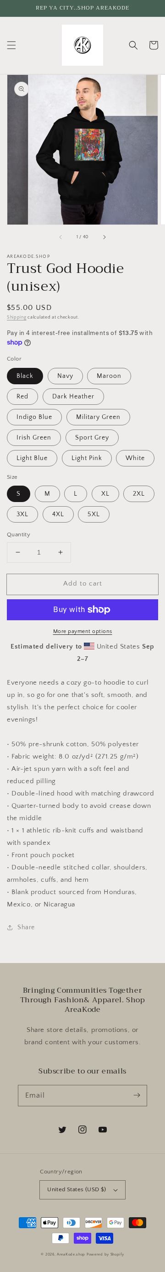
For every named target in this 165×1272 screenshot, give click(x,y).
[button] (11, 45)
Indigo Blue (34, 417)
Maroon (109, 376)
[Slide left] (61, 237)
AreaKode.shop (71, 1254)
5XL (94, 514)
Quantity (18, 534)
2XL (139, 493)
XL (105, 493)
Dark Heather (73, 396)
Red (22, 396)
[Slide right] (104, 237)
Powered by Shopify (105, 1254)
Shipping (17, 317)
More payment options (82, 631)
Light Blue (32, 458)
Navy (65, 376)
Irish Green (33, 437)
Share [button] (26, 927)
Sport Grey (92, 437)
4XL (58, 514)
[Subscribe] (136, 1095)
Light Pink (87, 458)
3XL (22, 514)
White (135, 458)
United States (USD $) (76, 1189)
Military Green (98, 417)
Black (24, 376)
